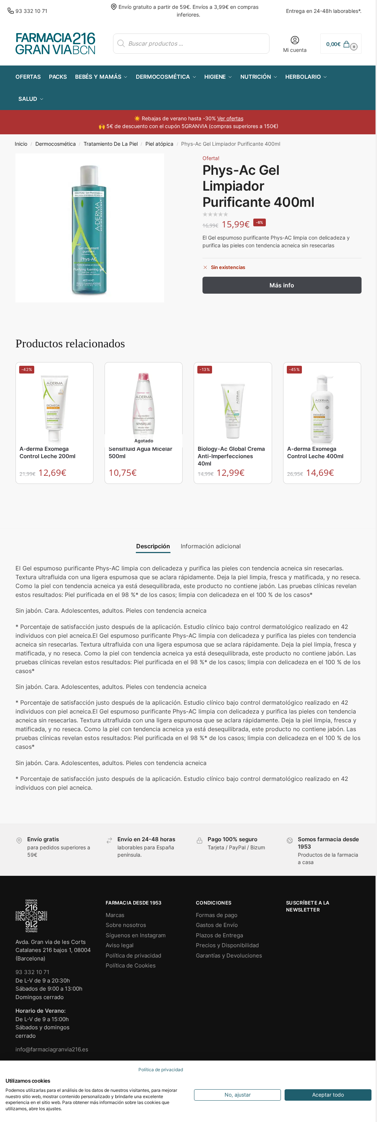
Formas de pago (216, 915)
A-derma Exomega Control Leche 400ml (315, 452)
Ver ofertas (230, 118)
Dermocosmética (55, 144)
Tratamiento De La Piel (111, 144)
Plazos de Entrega (219, 935)
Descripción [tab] (153, 546)
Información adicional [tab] (211, 546)
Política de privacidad (133, 955)
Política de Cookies (131, 965)
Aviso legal (120, 945)
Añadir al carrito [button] (55, 491)
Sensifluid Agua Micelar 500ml (140, 452)
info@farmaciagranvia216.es (51, 1049)
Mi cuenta (295, 50)
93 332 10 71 (31, 11)
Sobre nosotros (126, 924)
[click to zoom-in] (89, 227)
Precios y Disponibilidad (227, 945)
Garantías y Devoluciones (229, 955)
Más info (281, 285)
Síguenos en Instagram (136, 935)
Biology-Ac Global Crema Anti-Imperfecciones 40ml (231, 456)
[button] (341, 43)
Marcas (115, 915)
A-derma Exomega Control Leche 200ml (47, 452)
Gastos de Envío (217, 924)
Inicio (21, 144)
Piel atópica (159, 144)
